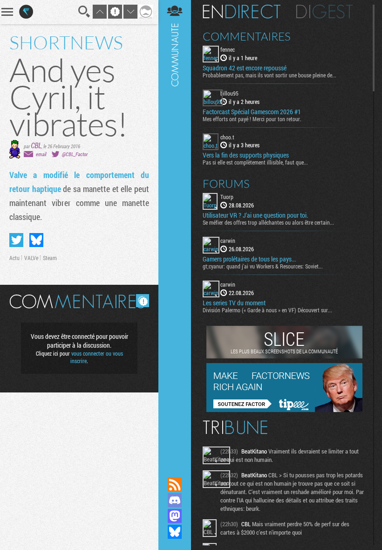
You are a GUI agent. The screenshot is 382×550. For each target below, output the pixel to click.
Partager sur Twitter (16, 240)
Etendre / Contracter (175, 468)
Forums (226, 184)
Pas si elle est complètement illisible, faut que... (255, 162)
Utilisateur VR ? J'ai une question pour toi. (255, 215)
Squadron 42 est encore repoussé (244, 68)
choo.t (227, 137)
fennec (227, 49)
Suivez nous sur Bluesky (175, 532)
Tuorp (226, 196)
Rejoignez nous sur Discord (175, 500)
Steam (50, 257)
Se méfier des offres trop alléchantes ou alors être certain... (268, 222)
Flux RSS (175, 484)
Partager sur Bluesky (36, 240)
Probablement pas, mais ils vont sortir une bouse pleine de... (269, 75)
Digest (324, 12)
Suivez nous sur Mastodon (175, 516)
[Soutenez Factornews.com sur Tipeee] (284, 409)
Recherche (84, 12)
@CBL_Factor (75, 154)
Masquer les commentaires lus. (142, 300)
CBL (36, 145)
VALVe (31, 257)
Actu (14, 257)
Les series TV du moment (234, 303)
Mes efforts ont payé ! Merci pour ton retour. (252, 119)
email (41, 154)
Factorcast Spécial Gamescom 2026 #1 (252, 112)
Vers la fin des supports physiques (246, 155)
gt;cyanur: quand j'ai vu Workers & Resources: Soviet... (263, 266)
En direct (241, 12)
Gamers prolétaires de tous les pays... (249, 259)
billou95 (229, 93)
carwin (227, 240)
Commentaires (247, 36)
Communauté (174, 229)
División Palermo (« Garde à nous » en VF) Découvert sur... (267, 310)
